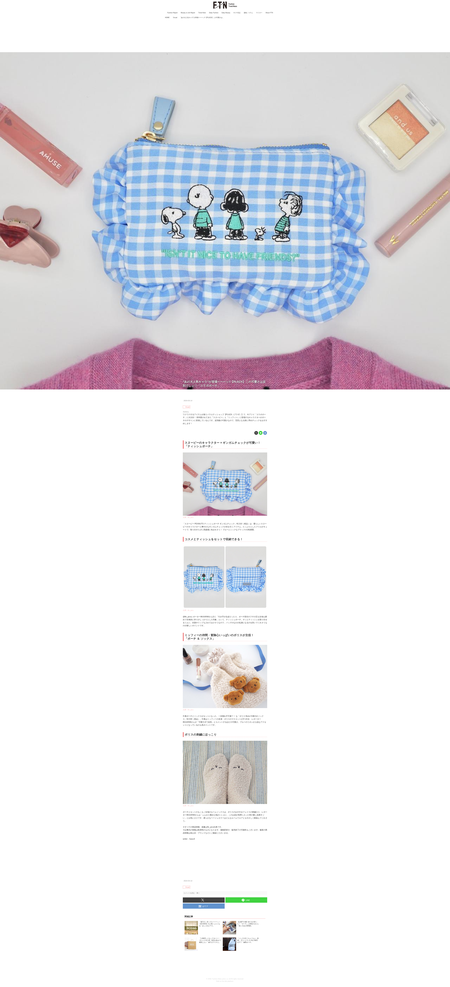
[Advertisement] (225, 35)
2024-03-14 (188, 401)
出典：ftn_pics (444, 388)
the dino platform (227, 981)
